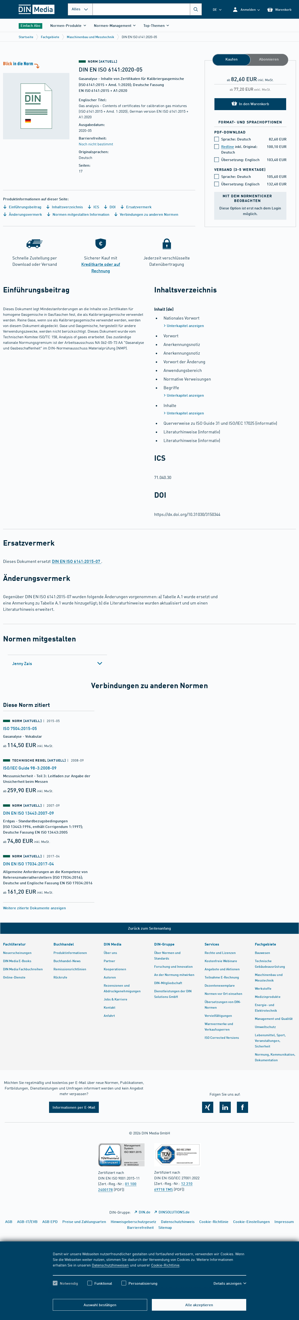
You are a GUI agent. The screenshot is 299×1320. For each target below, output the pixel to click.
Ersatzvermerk (138, 207)
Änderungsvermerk (25, 214)
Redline (227, 146)
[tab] (57, 663)
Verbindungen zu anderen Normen (148, 214)
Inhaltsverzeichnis (67, 207)
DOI (112, 207)
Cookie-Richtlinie (165, 1264)
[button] (246, 9)
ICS (96, 207)
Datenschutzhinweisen (110, 1264)
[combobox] (147, 9)
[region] (149, 1272)
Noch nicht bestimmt (96, 143)
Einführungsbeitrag (24, 207)
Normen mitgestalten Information (80, 214)
